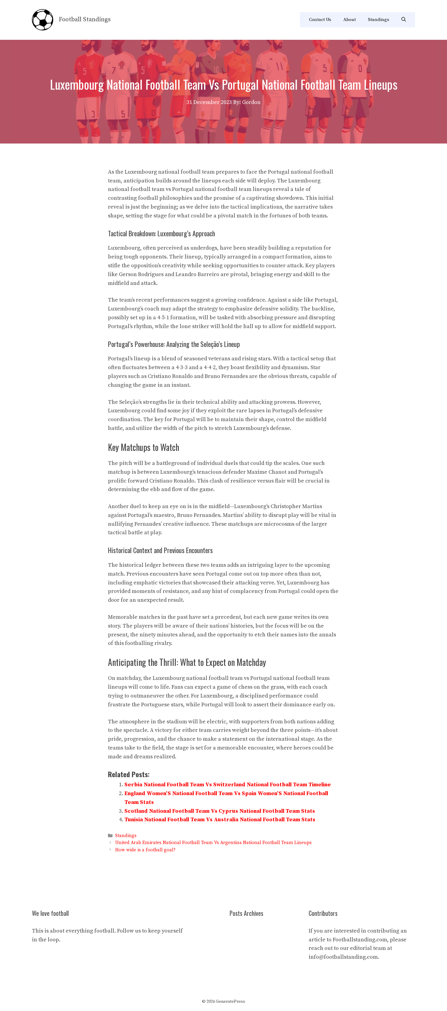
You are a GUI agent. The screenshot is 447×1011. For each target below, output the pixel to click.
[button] (403, 19)
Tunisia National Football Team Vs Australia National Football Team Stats (219, 819)
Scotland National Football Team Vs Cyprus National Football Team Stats (219, 811)
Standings (378, 20)
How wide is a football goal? (145, 850)
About (349, 20)
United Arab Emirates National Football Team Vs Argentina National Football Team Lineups (213, 843)
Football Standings (85, 19)
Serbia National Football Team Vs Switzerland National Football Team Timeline (227, 784)
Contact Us (320, 20)
